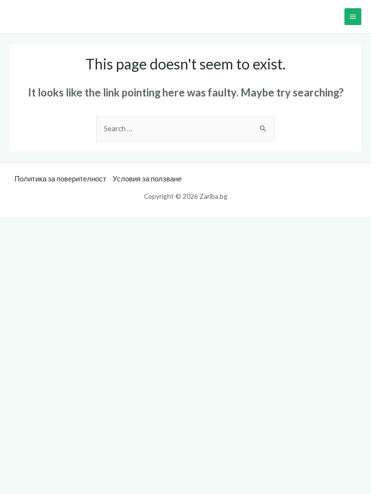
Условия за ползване (147, 179)
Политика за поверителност (60, 179)
